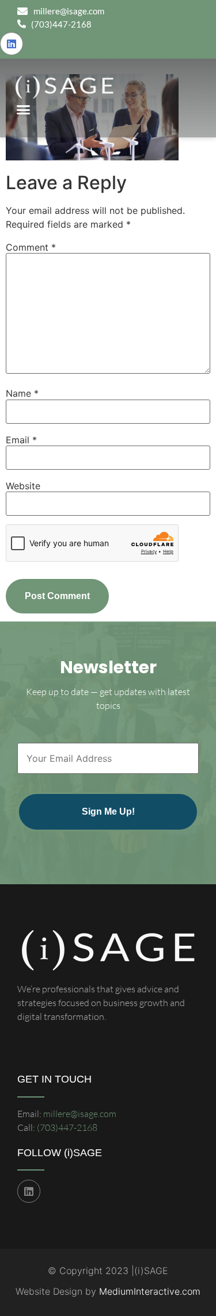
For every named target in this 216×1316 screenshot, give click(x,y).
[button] (23, 110)
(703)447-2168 (67, 1127)
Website (23, 485)
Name (22, 393)
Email (21, 439)
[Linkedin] (11, 43)
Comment (31, 247)
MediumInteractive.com (149, 1291)
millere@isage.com (79, 1113)
